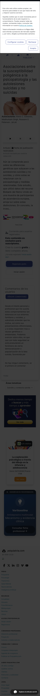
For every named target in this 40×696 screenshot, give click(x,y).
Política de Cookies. (26, 25)
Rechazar (32, 42)
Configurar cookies (16, 42)
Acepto (33, 48)
